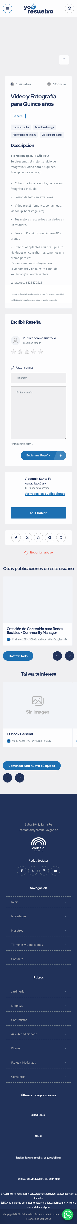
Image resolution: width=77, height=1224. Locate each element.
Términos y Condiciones (27, 944)
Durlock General (38, 1115)
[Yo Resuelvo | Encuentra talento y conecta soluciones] (38, 8)
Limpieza (17, 1005)
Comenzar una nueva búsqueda (31, 766)
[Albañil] (38, 1129)
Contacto (17, 959)
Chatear (41, 513)
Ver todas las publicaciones (45, 493)
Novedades (18, 916)
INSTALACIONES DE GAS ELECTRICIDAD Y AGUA (38, 1179)
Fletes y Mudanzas (23, 1062)
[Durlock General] (38, 1107)
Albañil (38, 1136)
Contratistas (19, 1019)
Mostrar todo (18, 656)
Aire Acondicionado (24, 1034)
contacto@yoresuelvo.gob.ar (38, 830)
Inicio (15, 902)
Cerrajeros (18, 1076)
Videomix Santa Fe (38, 478)
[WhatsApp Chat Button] (67, 1214)
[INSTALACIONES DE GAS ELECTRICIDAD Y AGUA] (38, 1171)
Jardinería (17, 991)
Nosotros (17, 930)
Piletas (15, 1048)
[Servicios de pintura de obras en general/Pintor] (38, 1150)
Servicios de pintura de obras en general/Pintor (38, 1157)
